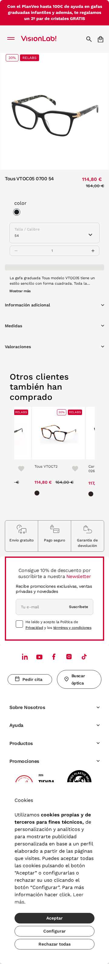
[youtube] (69, 656)
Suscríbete (78, 607)
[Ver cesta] (101, 39)
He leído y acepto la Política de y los (58, 624)
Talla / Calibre (27, 229)
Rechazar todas (54, 944)
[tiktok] (84, 656)
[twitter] (39, 656)
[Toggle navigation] (12, 39)
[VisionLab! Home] (46, 39)
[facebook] (54, 656)
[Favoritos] (18, 468)
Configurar (54, 931)
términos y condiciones (72, 628)
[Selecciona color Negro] (18, 213)
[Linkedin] (24, 656)
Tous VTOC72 (46, 466)
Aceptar (54, 918)
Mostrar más (20, 291)
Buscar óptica (78, 679)
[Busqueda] (89, 39)
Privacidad (34, 628)
